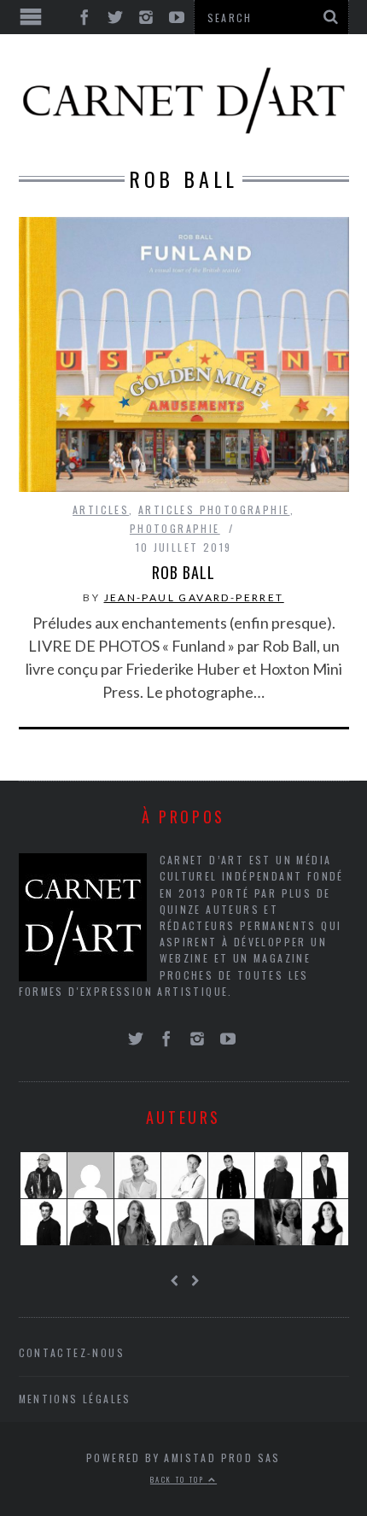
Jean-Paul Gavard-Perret (194, 597)
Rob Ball (183, 572)
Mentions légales (75, 1398)
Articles (101, 509)
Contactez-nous (72, 1352)
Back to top (179, 1479)
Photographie (175, 528)
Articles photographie (213, 509)
